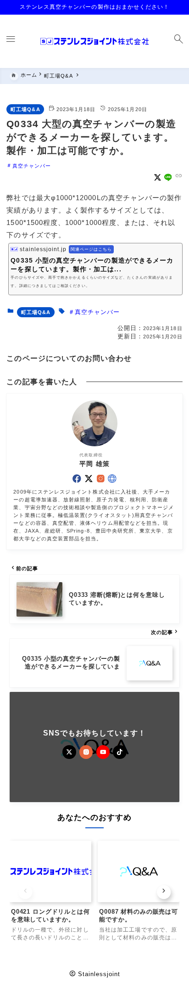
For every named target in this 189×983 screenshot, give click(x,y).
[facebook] (76, 478)
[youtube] (103, 752)
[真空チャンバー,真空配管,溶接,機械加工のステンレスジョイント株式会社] (94, 41)
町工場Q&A (25, 109)
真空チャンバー (31, 165)
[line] (168, 177)
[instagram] (100, 478)
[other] (112, 478)
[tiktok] (120, 752)
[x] (157, 177)
